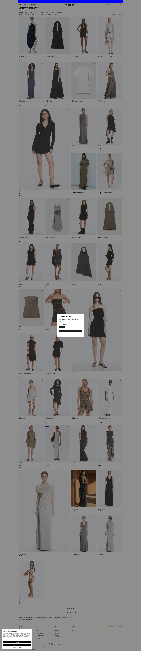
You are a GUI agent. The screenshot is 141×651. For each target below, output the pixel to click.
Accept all (17, 642)
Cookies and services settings (17, 647)
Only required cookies (17, 645)
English (62, 326)
